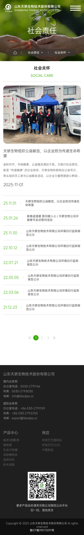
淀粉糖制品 (10, 455)
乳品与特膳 (10, 450)
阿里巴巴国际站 (52, 440)
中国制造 (47, 450)
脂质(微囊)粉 (11, 440)
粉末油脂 (9, 464)
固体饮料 (9, 459)
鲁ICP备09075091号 (42, 530)
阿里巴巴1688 (51, 445)
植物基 (7, 445)
